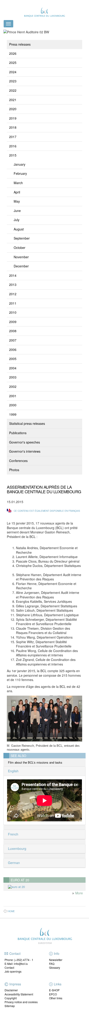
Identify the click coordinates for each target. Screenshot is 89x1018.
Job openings (13, 971)
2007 (12, 340)
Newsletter (55, 960)
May (17, 201)
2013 (12, 284)
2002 (12, 386)
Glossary (54, 967)
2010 (12, 312)
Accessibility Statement (19, 994)
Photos (14, 469)
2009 (12, 321)
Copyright (11, 998)
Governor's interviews (24, 451)
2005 (12, 358)
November (21, 257)
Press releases (20, 44)
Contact (9, 967)
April (17, 192)
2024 (12, 72)
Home (11, 911)
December (21, 266)
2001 (12, 396)
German (13, 862)
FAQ (51, 964)
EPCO (53, 994)
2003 (12, 377)
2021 (12, 99)
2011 (12, 303)
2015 (12, 155)
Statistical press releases (27, 423)
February (20, 173)
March (18, 182)
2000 (12, 405)
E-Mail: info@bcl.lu (16, 964)
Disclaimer (11, 990)
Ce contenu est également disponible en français (47, 510)
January (19, 164)
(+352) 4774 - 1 (23, 960)
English (12, 771)
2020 (12, 109)
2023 (12, 81)
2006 (12, 349)
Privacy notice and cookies (21, 1002)
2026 (12, 53)
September (22, 238)
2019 (12, 118)
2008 (12, 331)
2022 (12, 90)
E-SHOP (54, 990)
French (12, 834)
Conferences (18, 460)
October (19, 247)
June (17, 210)
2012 (12, 294)
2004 (12, 368)
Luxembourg (16, 848)
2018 (12, 127)
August (19, 229)
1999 (12, 414)
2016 (12, 146)
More (78, 893)
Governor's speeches (24, 442)
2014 (12, 275)
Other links (55, 998)
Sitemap (10, 1006)
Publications (17, 433)
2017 (12, 136)
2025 (12, 62)
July (16, 219)
